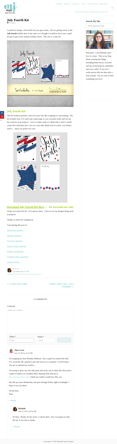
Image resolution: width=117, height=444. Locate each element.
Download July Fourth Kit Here (25, 207)
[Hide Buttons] (1, 120)
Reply (13, 400)
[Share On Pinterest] (2, 117)
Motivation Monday (15, 230)
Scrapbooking (37, 274)
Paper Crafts (21, 274)
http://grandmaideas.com (19, 377)
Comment (11, 306)
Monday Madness (14, 235)
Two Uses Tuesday (14, 241)
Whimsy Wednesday (15, 251)
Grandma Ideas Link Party (17, 257)
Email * (41, 337)
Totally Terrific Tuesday (16, 246)
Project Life (28, 274)
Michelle (17, 269)
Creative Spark (13, 262)
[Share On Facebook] (2, 113)
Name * (12, 336)
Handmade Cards (12, 274)
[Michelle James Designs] (16, 8)
